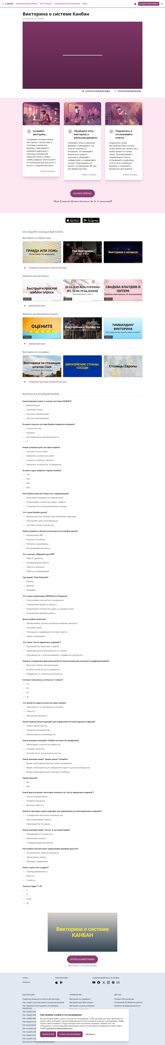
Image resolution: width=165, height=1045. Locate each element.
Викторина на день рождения (82, 1006)
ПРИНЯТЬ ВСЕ (48, 1034)
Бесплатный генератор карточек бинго (39, 1042)
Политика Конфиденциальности (127, 1006)
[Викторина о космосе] (123, 252)
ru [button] (162, 4)
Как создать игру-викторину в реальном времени (43, 1002)
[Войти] (135, 4)
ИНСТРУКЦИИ (29, 995)
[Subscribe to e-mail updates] (118, 982)
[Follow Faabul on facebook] (98, 982)
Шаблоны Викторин (37, 306)
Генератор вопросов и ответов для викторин (41, 999)
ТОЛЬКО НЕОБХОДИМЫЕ (70, 1034)
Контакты (26, 982)
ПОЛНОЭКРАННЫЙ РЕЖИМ (129, 91)
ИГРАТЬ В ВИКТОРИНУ (82, 959)
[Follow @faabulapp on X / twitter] (103, 982)
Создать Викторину (148, 4)
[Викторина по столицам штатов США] (42, 366)
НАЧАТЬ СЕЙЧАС (82, 193)
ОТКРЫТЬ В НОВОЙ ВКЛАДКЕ (97, 91)
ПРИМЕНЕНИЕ (76, 995)
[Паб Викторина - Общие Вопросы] (82, 252)
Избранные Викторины (26, 4)
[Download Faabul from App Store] (56, 982)
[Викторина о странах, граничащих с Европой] (82, 366)
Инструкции (46, 4)
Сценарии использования (67, 4)
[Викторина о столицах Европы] (123, 366)
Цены (84, 4)
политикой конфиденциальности (59, 1028)
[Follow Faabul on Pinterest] (113, 982)
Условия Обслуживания (124, 999)
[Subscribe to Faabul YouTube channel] (93, 982)
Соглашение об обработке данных (128, 1002)
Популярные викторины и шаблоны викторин (48, 268)
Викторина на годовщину (80, 999)
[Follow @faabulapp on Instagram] (108, 982)
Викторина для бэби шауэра (81, 1002)
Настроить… (91, 1034)
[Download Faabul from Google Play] (61, 982)
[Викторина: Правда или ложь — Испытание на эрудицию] (42, 252)
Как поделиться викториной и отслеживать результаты (40, 1007)
